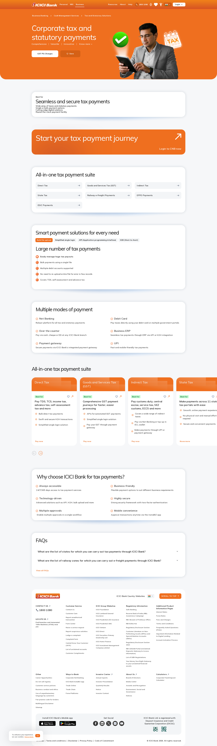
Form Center (70, 624)
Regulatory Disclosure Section (138, 627)
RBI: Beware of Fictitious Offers (138, 620)
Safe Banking (131, 610)
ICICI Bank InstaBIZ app (75, 682)
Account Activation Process (167, 640)
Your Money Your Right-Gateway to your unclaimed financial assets (138, 663)
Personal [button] (64, 4)
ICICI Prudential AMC (104, 624)
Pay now (39, 441)
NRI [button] (71, 4)
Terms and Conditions (165, 624)
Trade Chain (70, 689)
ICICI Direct (100, 631)
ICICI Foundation (102, 610)
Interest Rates (161, 612)
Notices (129, 696)
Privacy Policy (86, 741)
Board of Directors (133, 678)
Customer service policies (46, 685)
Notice (98, 689)
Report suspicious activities (77, 631)
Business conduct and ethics (47, 689)
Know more (84, 44)
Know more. (29, 737)
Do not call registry (43, 682)
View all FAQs (42, 570)
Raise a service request (75, 627)
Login (177, 4)
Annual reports (102, 678)
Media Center (131, 682)
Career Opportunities (44, 678)
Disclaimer (73, 741)
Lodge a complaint (73, 635)
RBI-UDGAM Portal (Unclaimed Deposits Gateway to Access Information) (138, 651)
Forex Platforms (72, 693)
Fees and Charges (163, 620)
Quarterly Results (103, 685)
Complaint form (72, 639)
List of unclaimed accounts (76, 649)
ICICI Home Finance (103, 641)
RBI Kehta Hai (131, 624)
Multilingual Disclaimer (44, 703)
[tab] (44, 240)
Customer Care (71, 613)
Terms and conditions (56, 741)
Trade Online (71, 685)
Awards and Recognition (136, 685)
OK (38, 736)
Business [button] (80, 4)
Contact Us (70, 610)
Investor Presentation (104, 682)
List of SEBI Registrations (136, 657)
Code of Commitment (104, 741)
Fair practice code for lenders (47, 700)
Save (71, 54)
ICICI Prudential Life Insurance (107, 620)
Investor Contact (102, 693)
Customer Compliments (75, 653)
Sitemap (39, 707)
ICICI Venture (101, 627)
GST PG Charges (44, 54)
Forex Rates (161, 616)
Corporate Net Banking (75, 678)
